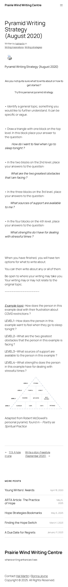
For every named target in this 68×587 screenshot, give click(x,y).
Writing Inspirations (14, 47)
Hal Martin (22, 576)
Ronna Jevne (39, 576)
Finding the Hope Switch (21, 522)
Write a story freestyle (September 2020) (37, 454)
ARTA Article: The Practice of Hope (22, 501)
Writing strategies (33, 47)
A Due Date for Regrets (20, 532)
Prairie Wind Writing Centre (23, 5)
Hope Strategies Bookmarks (23, 513)
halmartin (20, 43)
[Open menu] (61, 5)
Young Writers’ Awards (19, 490)
